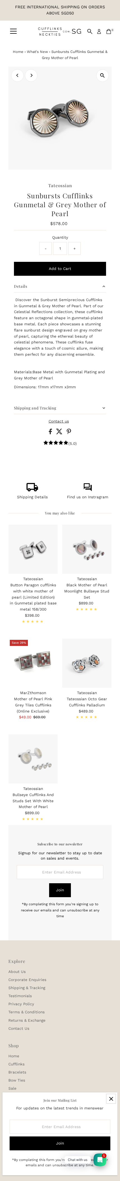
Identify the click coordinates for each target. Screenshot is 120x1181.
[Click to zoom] (102, 75)
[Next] (31, 75)
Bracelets (17, 1072)
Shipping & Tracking (26, 987)
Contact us (59, 421)
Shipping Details (32, 497)
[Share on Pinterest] (69, 433)
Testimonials (20, 996)
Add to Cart (60, 268)
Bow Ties (16, 1080)
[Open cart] (109, 31)
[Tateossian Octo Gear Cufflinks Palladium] (87, 663)
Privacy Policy (21, 1004)
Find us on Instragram (87, 497)
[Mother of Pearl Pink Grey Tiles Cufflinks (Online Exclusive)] (33, 663)
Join (60, 890)
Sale (12, 1088)
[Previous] (17, 75)
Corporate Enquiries (27, 979)
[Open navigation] (13, 31)
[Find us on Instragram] (87, 490)
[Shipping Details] (32, 490)
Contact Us (18, 1028)
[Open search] (89, 31)
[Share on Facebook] (51, 433)
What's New (37, 52)
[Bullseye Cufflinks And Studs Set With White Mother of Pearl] (33, 759)
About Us (17, 971)
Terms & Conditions (26, 1012)
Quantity (60, 237)
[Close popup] (111, 1099)
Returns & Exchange (26, 1020)
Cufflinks (16, 1064)
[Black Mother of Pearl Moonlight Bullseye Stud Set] (87, 549)
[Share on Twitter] (60, 433)
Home (18, 52)
